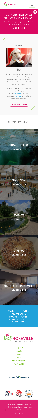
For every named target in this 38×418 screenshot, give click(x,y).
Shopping (19, 351)
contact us (18, 96)
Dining (19, 357)
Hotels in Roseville (19, 361)
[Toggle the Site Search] (25, 4)
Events (19, 354)
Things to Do (19, 348)
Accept (19, 413)
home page (17, 93)
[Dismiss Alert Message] (35, 12)
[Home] (10, 4)
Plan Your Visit (19, 364)
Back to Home (19, 105)
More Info (19, 28)
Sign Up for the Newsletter (19, 321)
